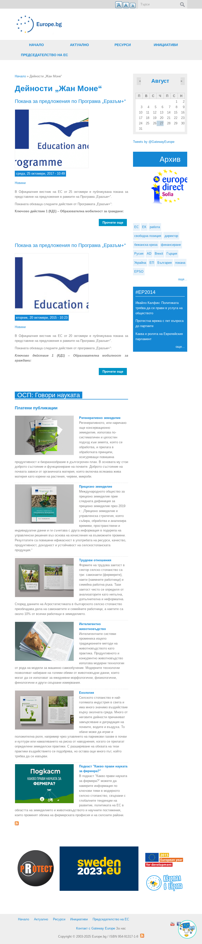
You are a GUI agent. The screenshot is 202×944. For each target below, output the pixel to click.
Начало (36, 45)
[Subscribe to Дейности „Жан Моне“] (71, 823)
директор (171, 236)
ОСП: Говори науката (48, 395)
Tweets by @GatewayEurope (153, 142)
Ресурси (123, 45)
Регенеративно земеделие (99, 418)
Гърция (172, 253)
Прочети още (114, 223)
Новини (20, 183)
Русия (138, 253)
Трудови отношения (95, 560)
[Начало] (71, 24)
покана (180, 263)
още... (182, 279)
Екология (86, 693)
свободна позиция (147, 236)
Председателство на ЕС (44, 55)
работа (155, 227)
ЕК (144, 227)
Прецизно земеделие (95, 486)
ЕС (136, 227)
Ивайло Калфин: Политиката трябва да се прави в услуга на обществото (159, 308)
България (164, 263)
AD (149, 253)
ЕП (152, 263)
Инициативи (166, 45)
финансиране (171, 245)
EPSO (138, 271)
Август (160, 81)
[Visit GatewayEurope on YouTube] (172, 924)
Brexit (159, 253)
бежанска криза (145, 245)
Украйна (140, 263)
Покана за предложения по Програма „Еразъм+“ (70, 101)
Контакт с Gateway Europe (95, 928)
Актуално (79, 45)
